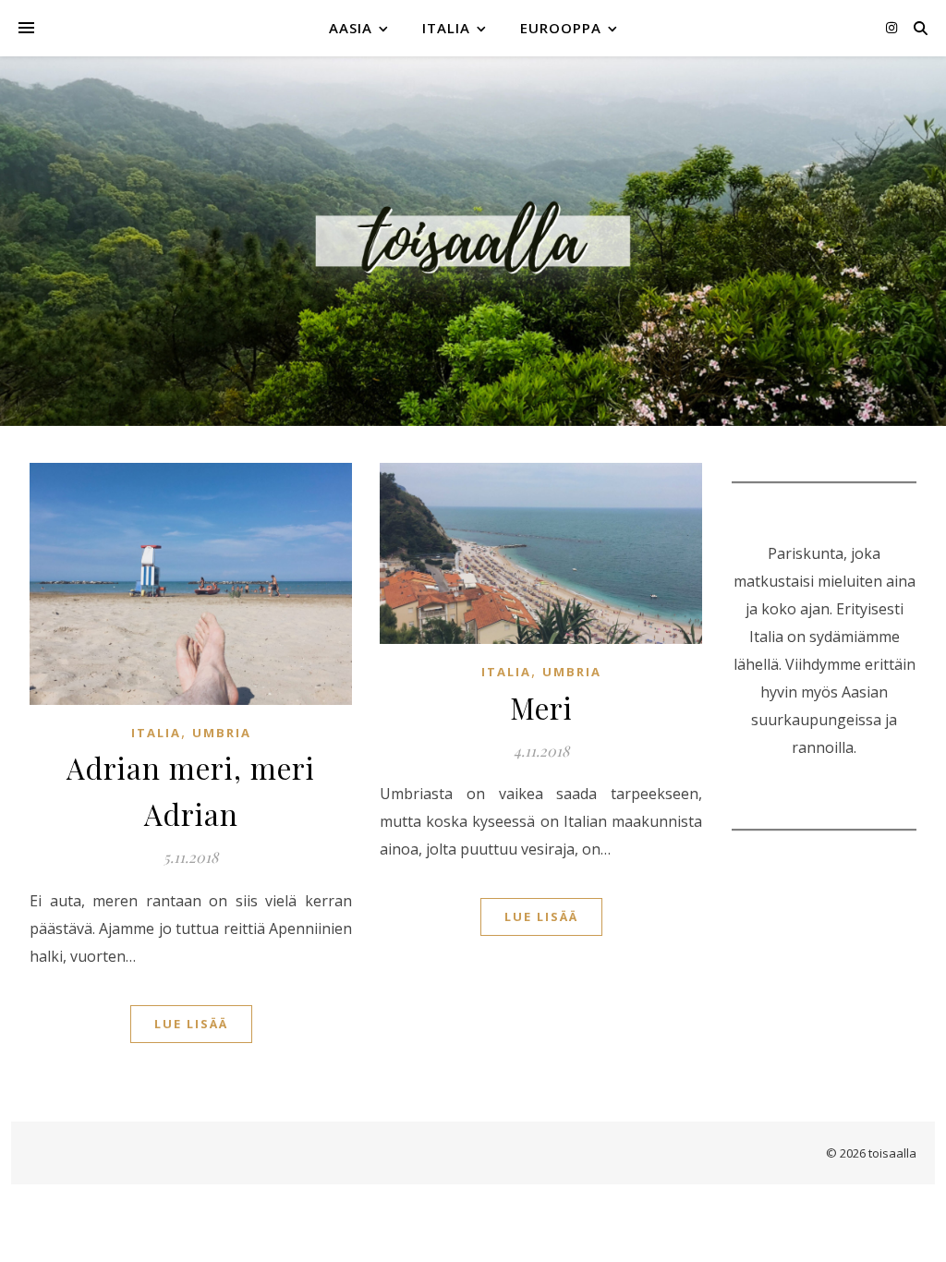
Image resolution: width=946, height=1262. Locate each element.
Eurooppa (560, 27)
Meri (541, 707)
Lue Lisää (191, 1023)
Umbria (221, 732)
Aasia (350, 27)
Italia (446, 27)
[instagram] (891, 27)
